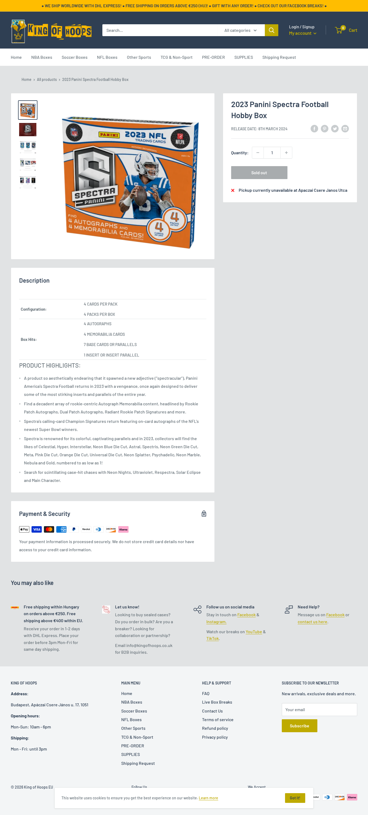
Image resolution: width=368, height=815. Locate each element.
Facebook (246, 614)
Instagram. (216, 621)
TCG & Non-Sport (177, 57)
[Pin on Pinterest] (324, 128)
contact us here (312, 621)
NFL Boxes (107, 57)
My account (300, 33)
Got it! (295, 798)
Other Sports (139, 57)
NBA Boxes (41, 57)
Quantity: (240, 152)
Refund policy (215, 728)
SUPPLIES (243, 57)
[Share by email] (345, 128)
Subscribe (299, 725)
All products (47, 79)
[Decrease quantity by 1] (257, 152)
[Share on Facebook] (314, 128)
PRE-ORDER (213, 57)
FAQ (205, 693)
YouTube (254, 631)
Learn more (208, 798)
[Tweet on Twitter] (335, 128)
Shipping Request (279, 57)
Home (16, 57)
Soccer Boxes (75, 57)
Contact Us (212, 710)
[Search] (271, 30)
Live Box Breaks (217, 701)
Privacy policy (215, 736)
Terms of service (218, 719)
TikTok (212, 638)
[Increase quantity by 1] (286, 152)
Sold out (259, 172)
